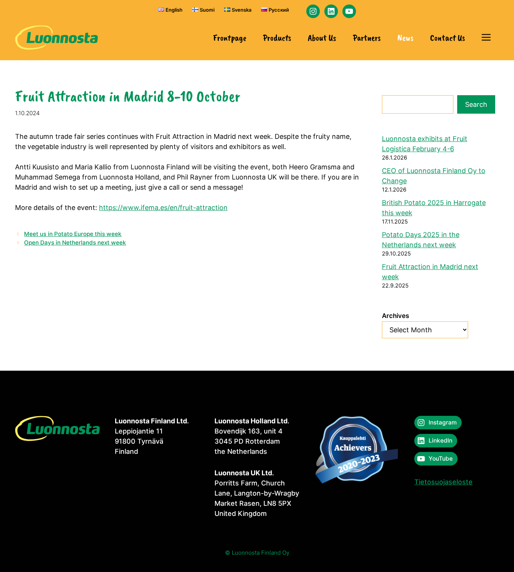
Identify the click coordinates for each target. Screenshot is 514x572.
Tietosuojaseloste (443, 482)
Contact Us (447, 37)
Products (277, 37)
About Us (322, 37)
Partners (367, 37)
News (405, 37)
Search (476, 104)
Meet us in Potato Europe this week (73, 233)
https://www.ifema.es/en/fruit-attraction (163, 207)
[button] (486, 38)
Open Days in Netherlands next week (75, 242)
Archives (395, 315)
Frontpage (229, 37)
